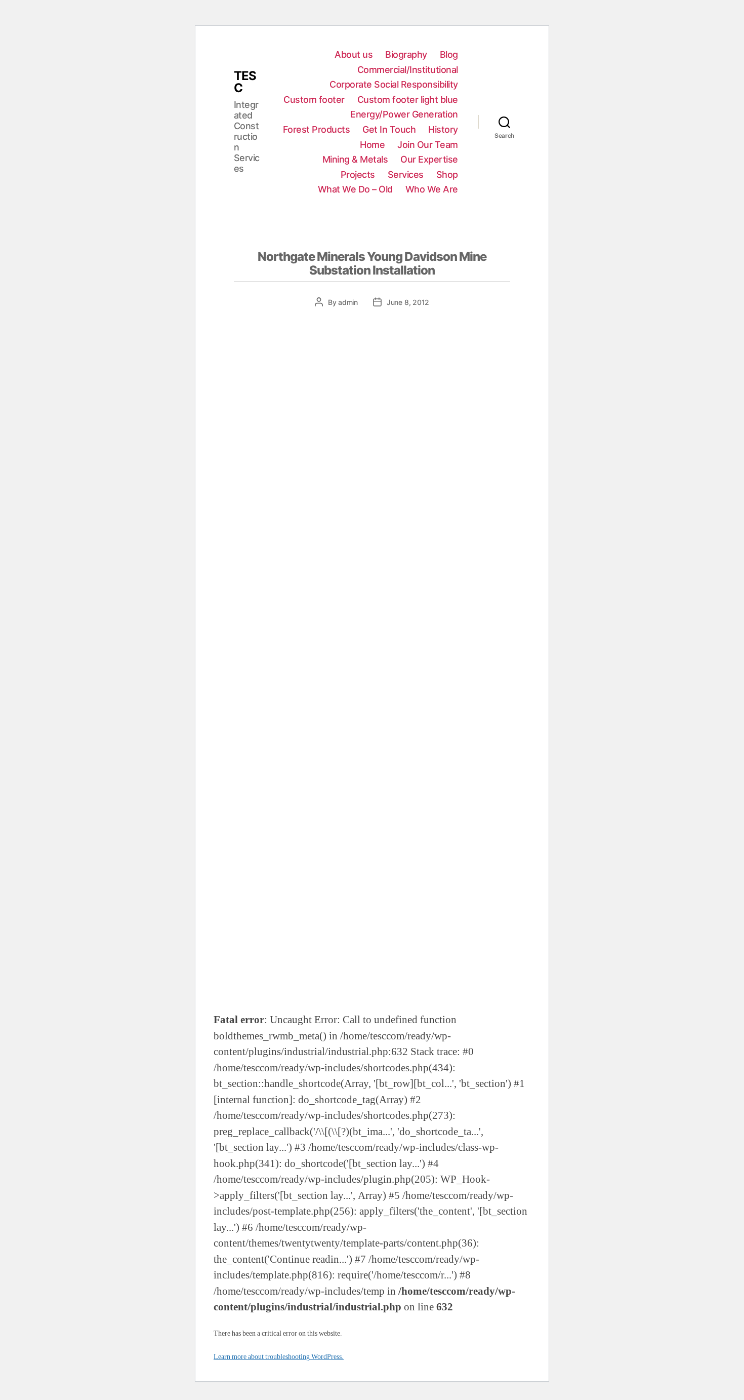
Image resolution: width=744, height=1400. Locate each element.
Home (372, 144)
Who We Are (431, 189)
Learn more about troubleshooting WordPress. (279, 1356)
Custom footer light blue (407, 99)
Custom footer (314, 99)
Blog (449, 54)
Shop (447, 174)
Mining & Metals (355, 159)
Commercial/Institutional (407, 69)
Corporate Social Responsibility (393, 84)
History (443, 129)
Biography (406, 54)
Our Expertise (429, 159)
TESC (245, 82)
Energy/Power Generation (404, 114)
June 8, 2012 (408, 302)
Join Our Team (427, 144)
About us (354, 54)
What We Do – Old (355, 189)
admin (348, 302)
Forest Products (316, 129)
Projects (358, 174)
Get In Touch (389, 129)
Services (406, 174)
